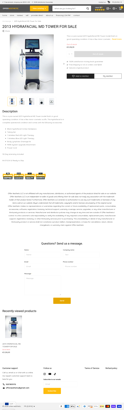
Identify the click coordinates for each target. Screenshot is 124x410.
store (12, 15)
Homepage (6, 21)
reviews (20, 15)
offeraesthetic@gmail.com (17, 388)
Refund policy (111, 368)
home (4, 15)
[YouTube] (50, 374)
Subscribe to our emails (52, 379)
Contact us (102, 2)
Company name (68, 250)
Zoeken (87, 8)
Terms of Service (92, 368)
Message (28, 274)
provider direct (37, 15)
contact (76, 15)
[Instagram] (44, 374)
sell (27, 15)
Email (26, 262)
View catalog (38, 8)
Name (27, 250)
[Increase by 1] (72, 52)
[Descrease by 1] (72, 56)
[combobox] (10, 404)
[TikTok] (55, 374)
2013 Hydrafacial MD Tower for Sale (11, 345)
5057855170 (11, 384)
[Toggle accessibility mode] (109, 2)
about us (49, 15)
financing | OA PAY (63, 15)
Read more (117, 39)
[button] (64, 63)
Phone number (68, 262)
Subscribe (52, 391)
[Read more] (109, 8)
